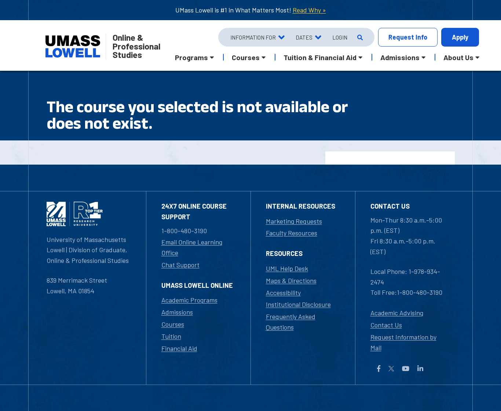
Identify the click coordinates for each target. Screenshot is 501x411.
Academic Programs (189, 300)
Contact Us (386, 325)
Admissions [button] (400, 57)
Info (407, 37)
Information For (253, 37)
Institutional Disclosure (298, 304)
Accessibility (283, 293)
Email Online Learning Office (191, 247)
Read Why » (309, 10)
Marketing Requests (294, 221)
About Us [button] (458, 57)
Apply (460, 37)
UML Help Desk (287, 268)
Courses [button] (246, 57)
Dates (304, 37)
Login (339, 37)
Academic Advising (396, 313)
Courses (172, 324)
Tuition (171, 336)
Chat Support (180, 265)
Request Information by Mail (403, 342)
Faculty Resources (291, 233)
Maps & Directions (291, 280)
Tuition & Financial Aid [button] (320, 57)
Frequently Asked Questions (290, 321)
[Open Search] (359, 37)
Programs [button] (191, 57)
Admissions (177, 312)
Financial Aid (179, 348)
